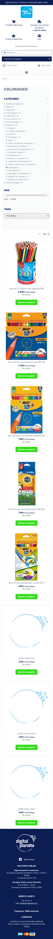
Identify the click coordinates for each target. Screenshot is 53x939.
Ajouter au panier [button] (26, 302)
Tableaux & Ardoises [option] (17, 131)
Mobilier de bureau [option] (14, 104)
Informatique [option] (13, 113)
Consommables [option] (14, 122)
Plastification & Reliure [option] (18, 146)
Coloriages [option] (13, 167)
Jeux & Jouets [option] (13, 119)
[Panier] (38, 65)
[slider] (5, 195)
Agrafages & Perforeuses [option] (19, 173)
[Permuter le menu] (26, 72)
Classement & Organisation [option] (20, 149)
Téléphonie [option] (12, 116)
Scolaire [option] (12, 134)
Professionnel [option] (15, 155)
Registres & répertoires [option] (18, 179)
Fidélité (27, 46)
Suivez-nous (29, 859)
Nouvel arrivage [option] (14, 182)
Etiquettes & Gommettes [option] (19, 161)
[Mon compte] (4, 65)
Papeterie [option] (11, 125)
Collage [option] (12, 128)
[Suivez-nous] (20, 859)
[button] (26, 99)
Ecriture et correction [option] (18, 158)
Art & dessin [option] (14, 170)
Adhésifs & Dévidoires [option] (18, 176)
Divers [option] (12, 140)
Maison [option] (10, 107)
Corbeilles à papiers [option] (17, 152)
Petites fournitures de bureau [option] (21, 143)
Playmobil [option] (11, 110)
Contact (34, 46)
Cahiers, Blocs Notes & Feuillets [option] (22, 164)
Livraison (18, 46)
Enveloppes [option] (14, 137)
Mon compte (12, 65)
